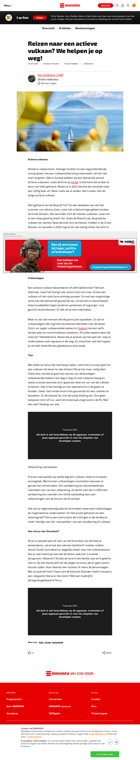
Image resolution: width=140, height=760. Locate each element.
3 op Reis (22, 17)
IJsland (82, 328)
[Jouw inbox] (122, 5)
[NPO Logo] (134, 5)
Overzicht (48, 28)
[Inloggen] (128, 5)
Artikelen (65, 28)
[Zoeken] (117, 5)
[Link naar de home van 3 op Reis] (8, 17)
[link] (32, 79)
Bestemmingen (85, 28)
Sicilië (74, 182)
